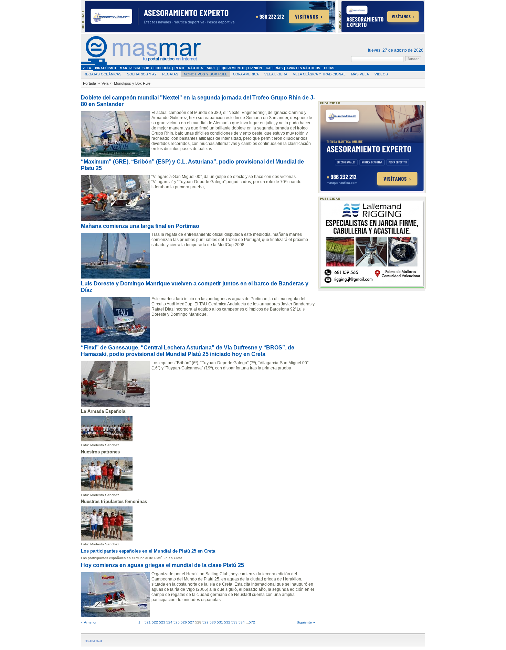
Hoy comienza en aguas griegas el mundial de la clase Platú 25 (162, 565)
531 (220, 622)
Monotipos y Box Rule (206, 74)
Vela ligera (275, 74)
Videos (381, 74)
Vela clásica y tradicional (319, 74)
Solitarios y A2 (142, 74)
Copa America (246, 74)
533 (234, 622)
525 (176, 622)
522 (155, 622)
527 (191, 622)
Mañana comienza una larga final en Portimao (140, 226)
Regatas (170, 74)
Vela (105, 83)
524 (169, 622)
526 (184, 622)
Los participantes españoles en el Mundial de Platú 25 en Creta (148, 551)
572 (252, 622)
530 (213, 622)
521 (148, 622)
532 (227, 622)
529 (205, 622)
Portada (89, 83)
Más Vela (360, 74)
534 (242, 622)
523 (162, 622)
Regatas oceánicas (103, 74)
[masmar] (141, 64)
